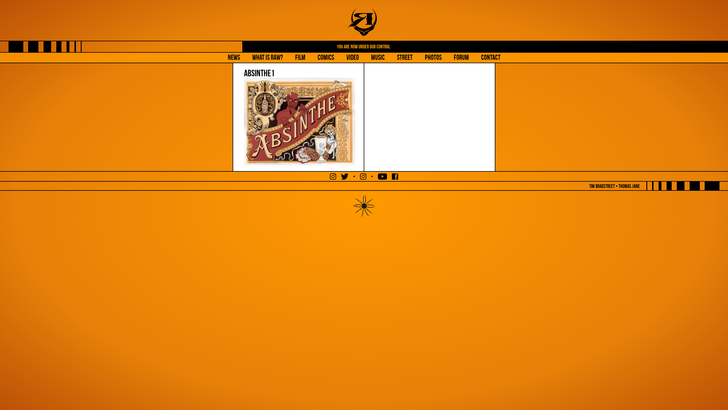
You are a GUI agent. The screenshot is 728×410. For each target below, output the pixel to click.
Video (352, 57)
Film (300, 57)
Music (378, 57)
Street (405, 57)
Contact (490, 57)
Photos (433, 57)
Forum (461, 57)
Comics (326, 57)
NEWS (234, 57)
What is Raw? (267, 57)
